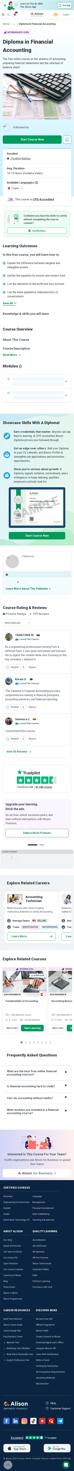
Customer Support (60, 1408)
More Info (12, 1028)
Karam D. (21, 679)
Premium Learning (41, 1281)
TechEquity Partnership (47, 1366)
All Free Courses (40, 1257)
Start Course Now (32, 139)
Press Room (9, 1287)
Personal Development (43, 1208)
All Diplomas (38, 1252)
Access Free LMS (44, 1319)
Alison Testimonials (42, 1263)
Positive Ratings (20, 158)
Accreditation (39, 1240)
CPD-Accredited (43, 199)
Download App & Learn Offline (50, 1342)
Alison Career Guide (12, 1325)
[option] (37, 819)
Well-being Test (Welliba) (18, 1348)
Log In (66, 14)
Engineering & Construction (16, 1202)
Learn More (19, 936)
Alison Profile (42, 1331)
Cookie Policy (55, 1458)
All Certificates (39, 1246)
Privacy (21, 1458)
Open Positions (10, 1263)
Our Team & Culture (12, 1252)
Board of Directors (12, 1246)
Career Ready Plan (12, 1331)
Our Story (7, 1240)
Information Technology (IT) (16, 1220)
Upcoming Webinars (45, 1378)
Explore (3, 14)
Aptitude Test (13, 1342)
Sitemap (67, 1458)
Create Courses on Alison (48, 1336)
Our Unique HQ (10, 1257)
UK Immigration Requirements (50, 1372)
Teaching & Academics (43, 1220)
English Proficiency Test (18, 1360)
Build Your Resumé (12, 1319)
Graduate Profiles (41, 1269)
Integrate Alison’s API (46, 1348)
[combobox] (17, 622)
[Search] (6, 12)
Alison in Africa (10, 1293)
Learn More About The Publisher (27, 588)
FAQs (53, 1403)
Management (38, 1202)
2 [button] (42, 847)
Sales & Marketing (40, 1214)
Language (37, 1196)
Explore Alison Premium (37, 833)
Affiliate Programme (45, 1325)
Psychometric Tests (13, 1336)
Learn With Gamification (47, 1354)
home (6, 24)
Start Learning (32, 1028)
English (6, 1208)
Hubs (35, 1275)
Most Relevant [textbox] (13, 622)
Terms (28, 1458)
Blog (5, 1281)
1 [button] (32, 847)
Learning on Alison (12, 1275)
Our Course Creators (13, 1269)
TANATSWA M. (24, 635)
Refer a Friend (42, 1360)
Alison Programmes (12, 1299)
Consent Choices (40, 1458)
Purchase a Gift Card (42, 1287)
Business (8, 1196)
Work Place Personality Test (20, 1354)
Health (6, 1214)
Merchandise (42, 1384)
